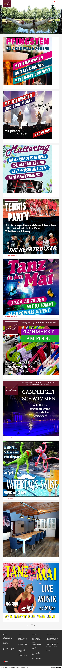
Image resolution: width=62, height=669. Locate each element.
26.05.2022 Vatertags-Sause (9, 498)
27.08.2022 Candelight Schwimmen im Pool (11, 437)
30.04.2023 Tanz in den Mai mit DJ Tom (11, 316)
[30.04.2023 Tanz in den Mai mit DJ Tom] (31, 287)
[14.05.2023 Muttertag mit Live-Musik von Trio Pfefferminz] (27, 169)
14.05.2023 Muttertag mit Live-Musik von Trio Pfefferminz (13, 194)
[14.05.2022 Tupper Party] (31, 530)
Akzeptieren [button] (58, 667)
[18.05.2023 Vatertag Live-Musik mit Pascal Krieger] (27, 115)
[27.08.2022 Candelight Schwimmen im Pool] (31, 408)
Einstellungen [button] (53, 667)
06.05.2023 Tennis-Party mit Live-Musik (11, 255)
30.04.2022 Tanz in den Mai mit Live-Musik (11, 619)
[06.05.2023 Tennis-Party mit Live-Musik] (31, 226)
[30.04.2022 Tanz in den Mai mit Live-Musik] (31, 590)
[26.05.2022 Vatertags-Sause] (31, 469)
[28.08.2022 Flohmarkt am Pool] (31, 347)
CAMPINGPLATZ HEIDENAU (51, 644)
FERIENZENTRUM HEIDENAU (51, 646)
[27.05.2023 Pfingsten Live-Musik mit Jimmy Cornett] (27, 61)
